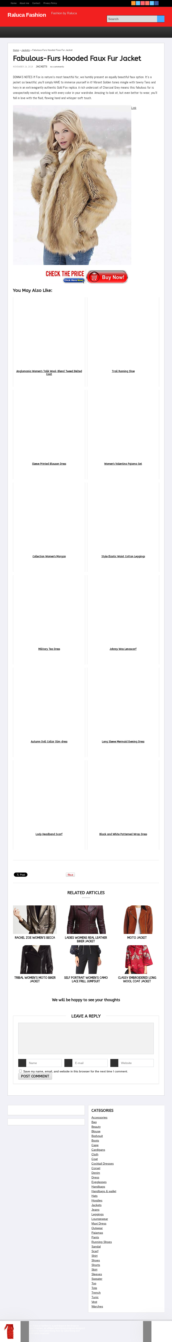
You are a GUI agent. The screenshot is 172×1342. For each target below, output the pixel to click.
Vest (94, 1301)
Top (93, 1283)
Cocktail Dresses (102, 1163)
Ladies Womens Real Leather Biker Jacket (86, 939)
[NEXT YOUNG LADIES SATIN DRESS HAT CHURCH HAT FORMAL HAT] (157, 1331)
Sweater (96, 1278)
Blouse (95, 1131)
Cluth (94, 1154)
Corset (95, 1168)
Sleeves (96, 1274)
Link (133, 108)
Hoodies (96, 1200)
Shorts (95, 1265)
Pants (95, 1237)
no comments (57, 66)
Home (14, 3)
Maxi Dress (98, 1223)
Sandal (96, 1246)
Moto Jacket (137, 938)
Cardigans (98, 1149)
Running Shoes (101, 1242)
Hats (94, 1195)
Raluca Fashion (27, 15)
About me (24, 3)
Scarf (94, 1251)
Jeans (95, 1209)
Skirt (94, 1269)
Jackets (25, 50)
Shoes (95, 1260)
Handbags (98, 1186)
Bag (94, 1122)
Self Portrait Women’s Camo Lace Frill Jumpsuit (86, 979)
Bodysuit (97, 1136)
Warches (97, 1306)
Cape (95, 1145)
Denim (95, 1172)
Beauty (96, 1126)
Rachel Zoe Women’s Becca (35, 938)
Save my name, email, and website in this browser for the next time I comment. (75, 1071)
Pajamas (97, 1232)
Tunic (95, 1297)
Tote (94, 1288)
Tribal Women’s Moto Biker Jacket (35, 979)
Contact (36, 3)
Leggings (97, 1214)
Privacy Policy (50, 3)
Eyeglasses (99, 1182)
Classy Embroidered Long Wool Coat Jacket (137, 979)
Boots (95, 1140)
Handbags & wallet (103, 1191)
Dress (95, 1177)
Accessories (99, 1117)
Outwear (97, 1228)
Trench (96, 1292)
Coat (94, 1159)
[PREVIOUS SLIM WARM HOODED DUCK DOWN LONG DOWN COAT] (14, 1331)
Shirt (94, 1255)
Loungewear (99, 1218)
